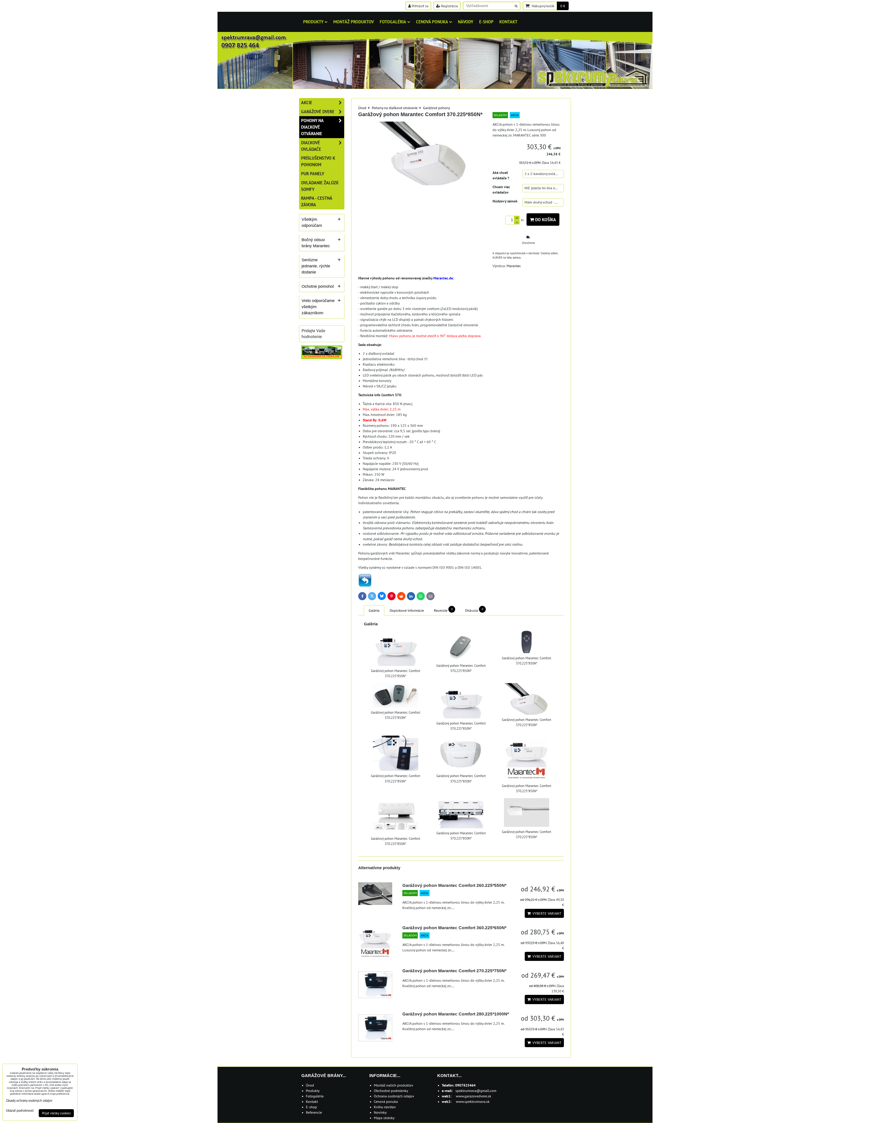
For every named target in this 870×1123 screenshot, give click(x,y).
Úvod (310, 1085)
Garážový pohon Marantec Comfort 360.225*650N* (454, 927)
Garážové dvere (317, 111)
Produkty (313, 21)
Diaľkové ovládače (311, 146)
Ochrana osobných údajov (394, 1096)
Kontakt (508, 21)
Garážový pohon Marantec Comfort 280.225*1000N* (455, 1014)
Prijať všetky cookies (56, 1113)
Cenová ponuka (432, 21)
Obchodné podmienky (391, 1090)
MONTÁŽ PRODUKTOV (353, 21)
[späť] (365, 585)
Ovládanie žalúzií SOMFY (319, 186)
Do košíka (545, 219)
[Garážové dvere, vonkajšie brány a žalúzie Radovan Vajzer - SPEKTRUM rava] (435, 87)
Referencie (314, 1112)
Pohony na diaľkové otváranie (312, 127)
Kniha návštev (385, 1107)
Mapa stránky (384, 1118)
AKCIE (306, 102)
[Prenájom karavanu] (321, 357)
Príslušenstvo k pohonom (318, 161)
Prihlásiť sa (419, 6)
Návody (465, 21)
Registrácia (449, 6)
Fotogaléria (393, 21)
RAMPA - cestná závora (316, 201)
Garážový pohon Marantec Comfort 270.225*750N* (454, 970)
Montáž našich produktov (393, 1085)
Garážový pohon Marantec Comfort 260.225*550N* (454, 885)
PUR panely (312, 173)
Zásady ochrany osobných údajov (29, 1100)
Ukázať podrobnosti (20, 1111)
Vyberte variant (546, 913)
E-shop (486, 21)
